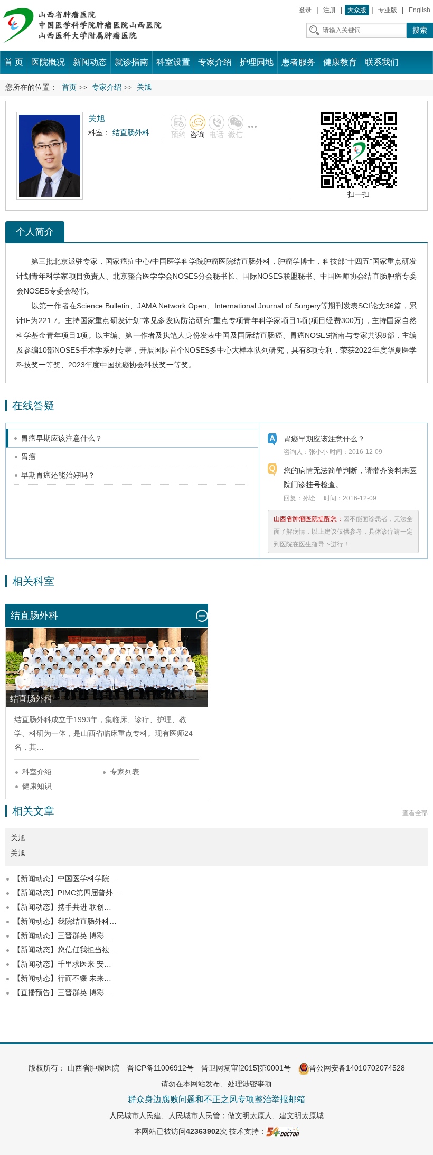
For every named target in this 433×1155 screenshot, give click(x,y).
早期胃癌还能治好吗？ (58, 475)
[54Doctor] (282, 1131)
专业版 (387, 10)
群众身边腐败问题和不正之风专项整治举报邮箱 (216, 1099)
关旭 (18, 853)
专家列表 (124, 772)
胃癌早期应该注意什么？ (61, 438)
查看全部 (415, 813)
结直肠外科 (251, 261)
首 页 (13, 62)
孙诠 (309, 498)
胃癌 (297, 335)
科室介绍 (37, 772)
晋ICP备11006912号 (160, 1068)
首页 (69, 87)
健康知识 (37, 786)
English (419, 10)
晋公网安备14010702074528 (357, 1068)
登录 (305, 10)
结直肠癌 (267, 335)
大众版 (356, 10)
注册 (329, 10)
